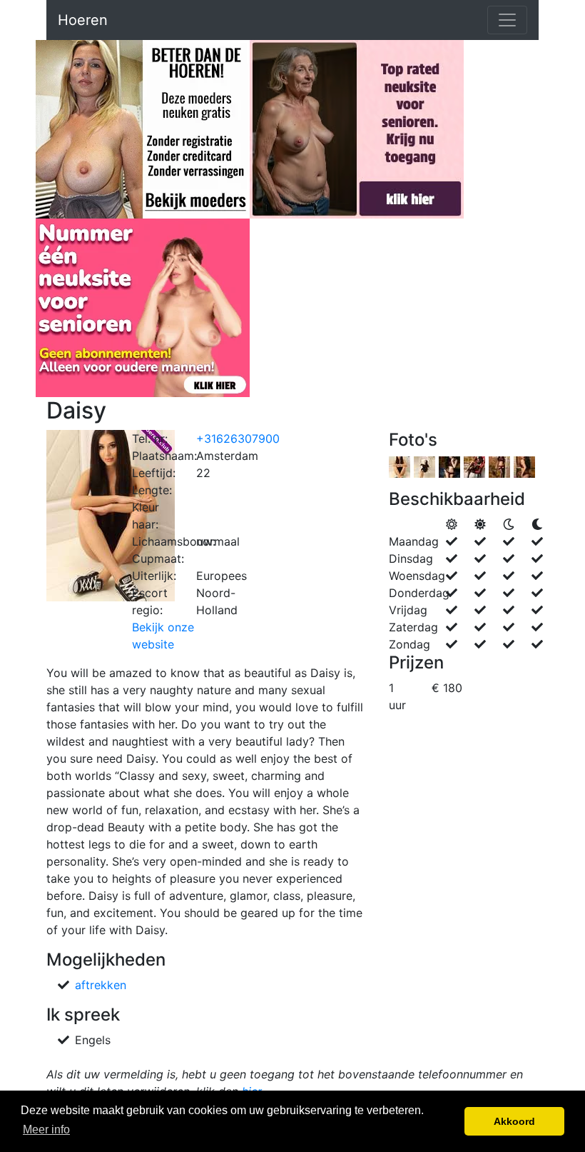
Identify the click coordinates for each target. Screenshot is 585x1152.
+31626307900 (238, 438)
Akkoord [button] (514, 1121)
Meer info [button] (46, 1129)
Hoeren (83, 20)
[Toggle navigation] (507, 20)
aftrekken (100, 985)
